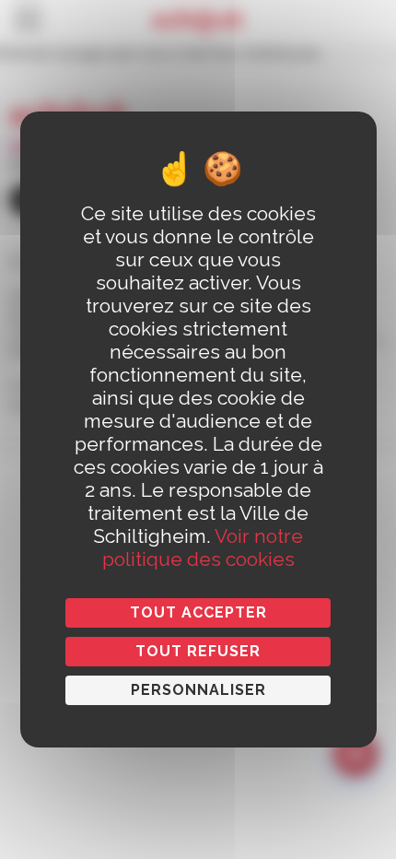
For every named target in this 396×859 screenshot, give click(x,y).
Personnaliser (198, 690)
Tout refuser (198, 651)
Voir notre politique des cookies (203, 547)
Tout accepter (198, 612)
